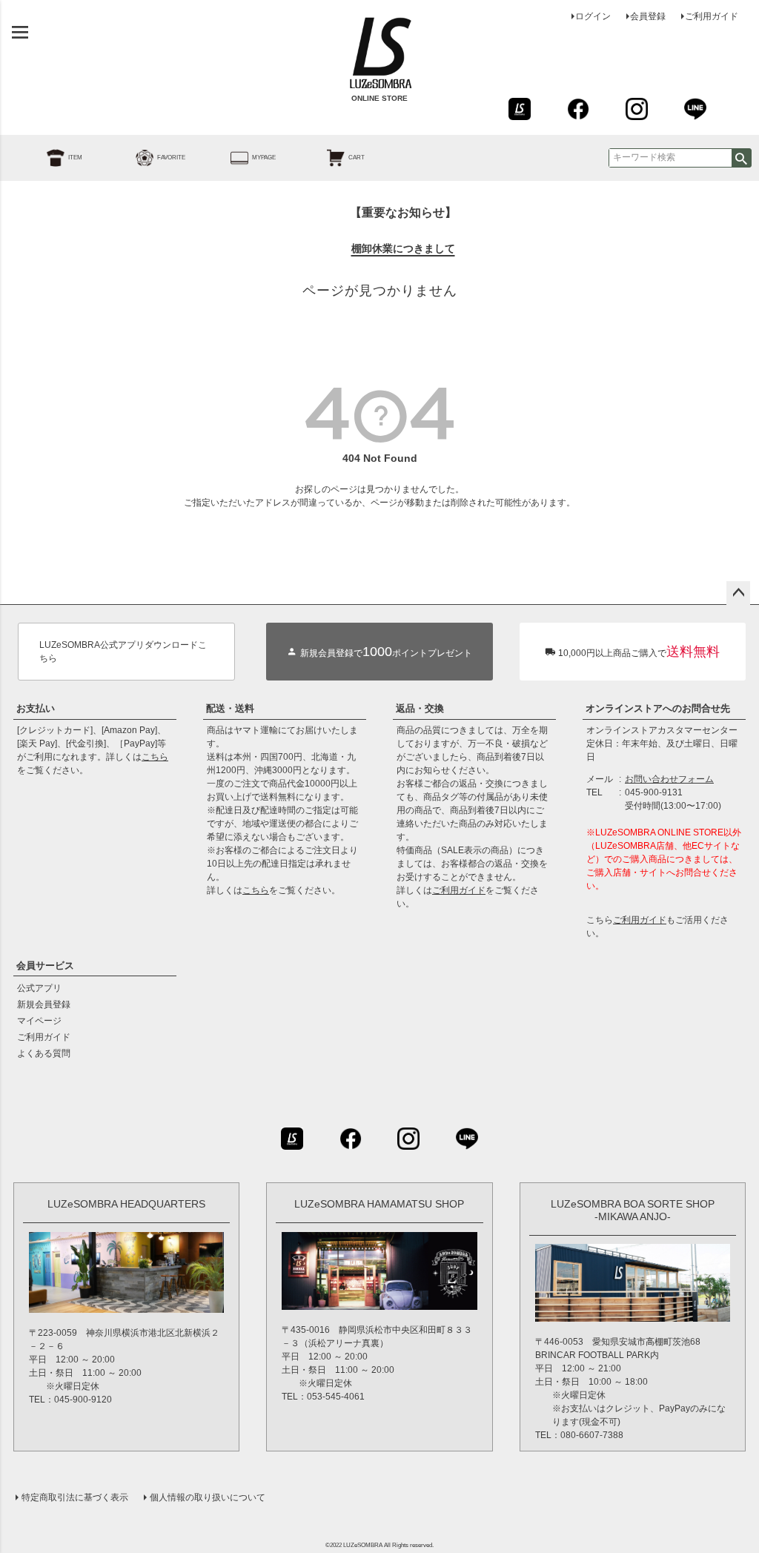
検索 (741, 158)
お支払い (35, 708)
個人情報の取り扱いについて (207, 1497)
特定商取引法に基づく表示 (74, 1497)
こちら (155, 757)
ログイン (593, 16)
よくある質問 (43, 1053)
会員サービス (45, 965)
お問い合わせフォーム (669, 779)
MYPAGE (264, 157)
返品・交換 (420, 708)
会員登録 (648, 16)
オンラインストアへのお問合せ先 (658, 708)
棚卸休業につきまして (403, 248)
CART (356, 157)
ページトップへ (738, 593)
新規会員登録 (43, 1004)
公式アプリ (39, 988)
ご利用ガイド (711, 16)
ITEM (75, 157)
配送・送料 (230, 708)
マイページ (39, 1021)
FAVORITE (171, 157)
